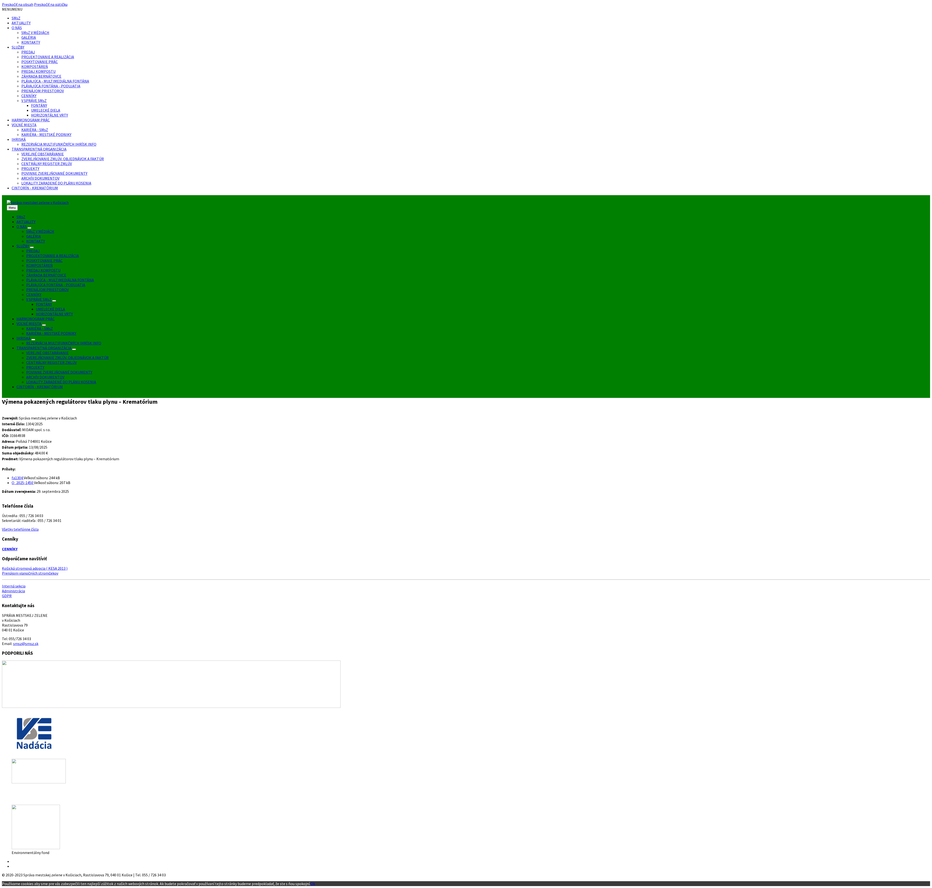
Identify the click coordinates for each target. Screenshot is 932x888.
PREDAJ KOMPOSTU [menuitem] (43, 270)
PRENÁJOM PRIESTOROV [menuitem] (47, 289)
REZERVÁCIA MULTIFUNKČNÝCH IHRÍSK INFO (58, 144)
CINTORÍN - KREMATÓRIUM (35, 187)
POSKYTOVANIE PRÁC (39, 61)
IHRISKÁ (19, 139)
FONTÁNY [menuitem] (44, 304)
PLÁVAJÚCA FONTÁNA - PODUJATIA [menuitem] (55, 284)
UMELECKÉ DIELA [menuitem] (50, 309)
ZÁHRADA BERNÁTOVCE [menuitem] (46, 275)
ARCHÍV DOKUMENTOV (40, 178)
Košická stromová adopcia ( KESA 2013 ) (34, 568)
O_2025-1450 (23, 482)
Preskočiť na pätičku (50, 4)
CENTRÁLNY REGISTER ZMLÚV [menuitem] (51, 362)
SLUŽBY (18, 47)
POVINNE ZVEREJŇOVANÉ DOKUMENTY (54, 173)
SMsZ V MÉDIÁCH (35, 32)
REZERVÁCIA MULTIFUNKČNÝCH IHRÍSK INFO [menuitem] (63, 343)
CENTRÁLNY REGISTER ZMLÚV (46, 163)
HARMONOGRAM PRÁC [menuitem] (36, 318)
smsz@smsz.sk (25, 643)
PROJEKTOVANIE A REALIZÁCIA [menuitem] (52, 255)
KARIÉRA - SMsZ (34, 129)
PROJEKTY (30, 168)
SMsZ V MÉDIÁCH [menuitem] (40, 231)
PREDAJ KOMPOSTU (38, 71)
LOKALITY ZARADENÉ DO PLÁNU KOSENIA (56, 183)
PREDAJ (28, 52)
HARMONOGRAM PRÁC (31, 119)
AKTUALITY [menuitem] (26, 221)
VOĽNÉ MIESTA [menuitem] (29, 323)
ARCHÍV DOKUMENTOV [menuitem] (45, 377)
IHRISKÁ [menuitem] (24, 338)
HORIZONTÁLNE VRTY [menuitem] (54, 313)
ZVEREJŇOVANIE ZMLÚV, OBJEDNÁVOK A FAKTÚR (62, 158)
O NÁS (17, 27)
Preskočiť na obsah (17, 4)
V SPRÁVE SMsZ (34, 100)
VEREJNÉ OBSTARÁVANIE (42, 153)
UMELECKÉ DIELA (45, 110)
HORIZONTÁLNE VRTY (49, 115)
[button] (12, 9)
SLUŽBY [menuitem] (23, 245)
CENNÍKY (28, 95)
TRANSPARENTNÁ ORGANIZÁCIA (39, 149)
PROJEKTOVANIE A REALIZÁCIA (47, 56)
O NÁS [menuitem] (22, 226)
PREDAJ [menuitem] (33, 250)
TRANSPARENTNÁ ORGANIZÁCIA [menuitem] (44, 347)
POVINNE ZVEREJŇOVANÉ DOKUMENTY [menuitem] (59, 372)
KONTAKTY (30, 42)
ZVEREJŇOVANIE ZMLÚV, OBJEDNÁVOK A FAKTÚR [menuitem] (67, 357)
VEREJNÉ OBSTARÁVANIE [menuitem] (47, 352)
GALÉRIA (28, 37)
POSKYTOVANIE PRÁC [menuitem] (44, 260)
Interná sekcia (13, 586)
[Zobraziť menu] (29, 228)
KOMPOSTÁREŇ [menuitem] (39, 265)
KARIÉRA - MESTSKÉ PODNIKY (46, 134)
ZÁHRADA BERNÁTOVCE (41, 76)
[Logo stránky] (38, 202)
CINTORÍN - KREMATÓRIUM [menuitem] (40, 386)
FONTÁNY (39, 105)
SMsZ (16, 18)
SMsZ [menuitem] (21, 216)
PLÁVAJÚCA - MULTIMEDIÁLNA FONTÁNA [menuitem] (60, 279)
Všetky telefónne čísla (20, 529)
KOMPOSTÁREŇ (34, 66)
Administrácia (13, 590)
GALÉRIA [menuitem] (33, 236)
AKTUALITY (21, 22)
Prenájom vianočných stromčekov (30, 573)
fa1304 (18, 477)
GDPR (7, 595)
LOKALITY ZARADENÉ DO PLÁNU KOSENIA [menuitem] (61, 381)
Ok (312, 883)
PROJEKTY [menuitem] (35, 367)
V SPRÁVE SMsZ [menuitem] (38, 299)
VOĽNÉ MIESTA (24, 124)
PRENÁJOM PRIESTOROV (42, 90)
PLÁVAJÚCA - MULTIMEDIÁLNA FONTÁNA (55, 81)
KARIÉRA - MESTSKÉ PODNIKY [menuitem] (51, 333)
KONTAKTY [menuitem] (35, 241)
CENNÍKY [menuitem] (33, 294)
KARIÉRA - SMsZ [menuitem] (39, 328)
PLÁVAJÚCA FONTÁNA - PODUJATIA (50, 86)
